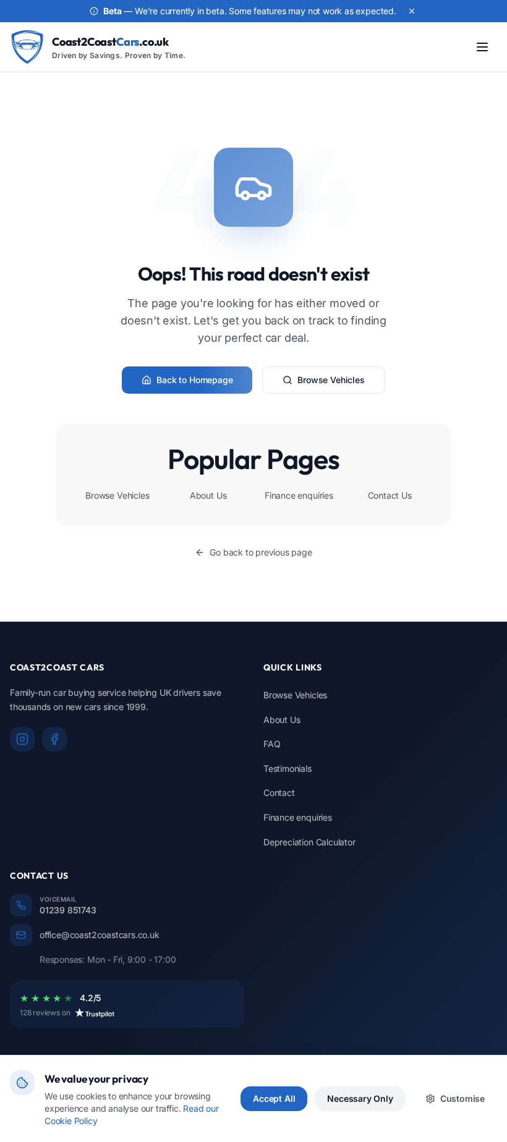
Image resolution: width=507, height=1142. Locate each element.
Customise (462, 1098)
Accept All (274, 1098)
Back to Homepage (194, 379)
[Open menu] (482, 47)
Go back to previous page (261, 552)
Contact (279, 792)
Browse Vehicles (330, 379)
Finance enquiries (299, 495)
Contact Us (390, 495)
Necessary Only (360, 1098)
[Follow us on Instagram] (22, 739)
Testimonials (287, 768)
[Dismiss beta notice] (411, 11)
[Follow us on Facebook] (54, 739)
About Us (208, 495)
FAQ (271, 743)
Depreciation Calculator (309, 842)
